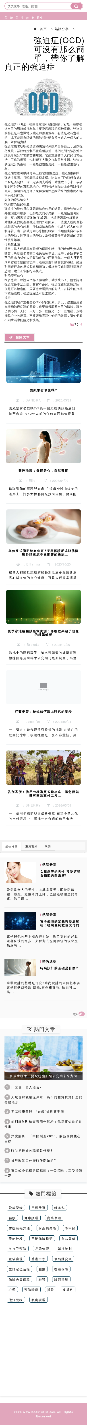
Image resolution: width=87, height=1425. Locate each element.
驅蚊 (12, 1218)
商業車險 (54, 1218)
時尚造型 (10, 34)
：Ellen (30, 480)
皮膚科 (68, 1289)
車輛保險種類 (42, 1238)
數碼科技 (32, 34)
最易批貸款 (63, 1259)
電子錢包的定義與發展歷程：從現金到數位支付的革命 (59, 925)
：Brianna (30, 564)
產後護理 (16, 1259)
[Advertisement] (43, 1352)
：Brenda (30, 644)
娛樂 (48, 846)
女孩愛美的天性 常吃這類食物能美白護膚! (60, 873)
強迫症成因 (38, 217)
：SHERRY (30, 805)
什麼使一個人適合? (24, 1087)
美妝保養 (4, 34)
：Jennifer (30, 721)
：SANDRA (30, 400)
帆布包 (59, 1207)
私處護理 (38, 1299)
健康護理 (31, 1218)
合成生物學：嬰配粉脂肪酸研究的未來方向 (43, 1076)
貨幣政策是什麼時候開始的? (31, 1160)
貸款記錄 (16, 1207)
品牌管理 (42, 1248)
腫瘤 (42, 1269)
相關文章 (21, 337)
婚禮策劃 (65, 1248)
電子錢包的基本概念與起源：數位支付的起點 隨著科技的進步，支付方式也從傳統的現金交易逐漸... (42, 940)
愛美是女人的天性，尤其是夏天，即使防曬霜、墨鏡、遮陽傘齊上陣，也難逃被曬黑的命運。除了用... (42, 894)
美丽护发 (16, 1238)
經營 (42, 1279)
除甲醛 (70, 1228)
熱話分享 (26, 34)
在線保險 (61, 1269)
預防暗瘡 (31, 1289)
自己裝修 (68, 1238)
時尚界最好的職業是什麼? (29, 1150)
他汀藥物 (16, 1299)
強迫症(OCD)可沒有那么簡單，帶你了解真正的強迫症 (44, 53)
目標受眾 (38, 1207)
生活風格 (21, 34)
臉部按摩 (61, 1279)
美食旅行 (15, 34)
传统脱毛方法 (19, 1228)
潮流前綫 (31, 846)
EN (37, 17)
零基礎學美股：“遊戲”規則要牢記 (35, 1111)
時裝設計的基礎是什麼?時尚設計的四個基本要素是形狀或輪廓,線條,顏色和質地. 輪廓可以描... (43, 987)
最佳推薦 (11, 846)
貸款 (50, 1289)
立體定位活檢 (19, 1269)
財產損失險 (47, 1228)
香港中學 (38, 1259)
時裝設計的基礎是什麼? (59, 968)
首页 (43, 28)
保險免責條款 (19, 1279)
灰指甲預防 (18, 1248)
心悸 (12, 1289)
